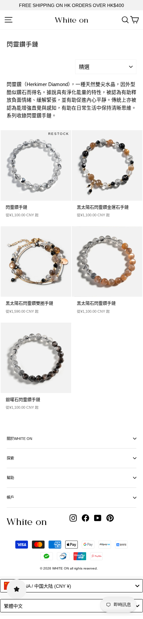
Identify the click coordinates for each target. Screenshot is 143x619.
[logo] (71, 20)
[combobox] (71, 585)
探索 (10, 458)
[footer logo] (27, 521)
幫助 (10, 478)
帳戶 (10, 497)
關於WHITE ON (19, 439)
